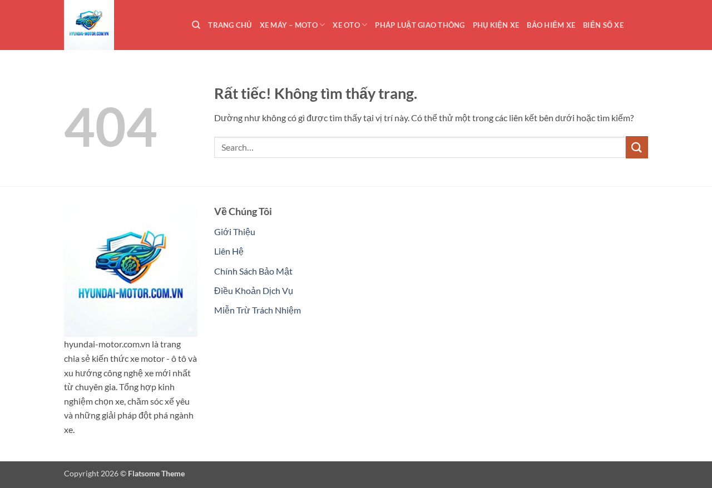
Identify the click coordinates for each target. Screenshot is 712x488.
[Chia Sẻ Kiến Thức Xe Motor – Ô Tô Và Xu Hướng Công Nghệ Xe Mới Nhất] (119, 25)
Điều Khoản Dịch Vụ (253, 290)
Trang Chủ (229, 25)
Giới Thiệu (234, 231)
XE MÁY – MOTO (289, 25)
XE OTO (346, 25)
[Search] (196, 25)
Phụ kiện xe (496, 25)
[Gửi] (637, 147)
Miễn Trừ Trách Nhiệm (257, 310)
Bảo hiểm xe (551, 25)
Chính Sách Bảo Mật (253, 271)
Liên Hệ (229, 251)
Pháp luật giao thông (419, 25)
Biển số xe (603, 25)
